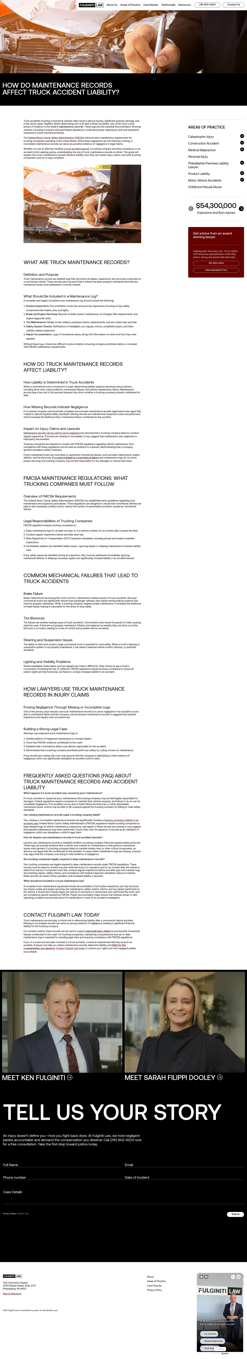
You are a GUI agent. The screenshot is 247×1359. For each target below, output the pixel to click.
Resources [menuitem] (184, 5)
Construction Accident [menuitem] (203, 143)
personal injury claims (98, 931)
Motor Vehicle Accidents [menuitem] (204, 180)
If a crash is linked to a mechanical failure (75, 458)
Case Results (154, 1285)
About (150, 1276)
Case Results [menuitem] (150, 5)
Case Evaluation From (216, 270)
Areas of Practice (156, 1281)
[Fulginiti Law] (91, 5)
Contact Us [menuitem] (233, 5)
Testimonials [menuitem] (168, 5)
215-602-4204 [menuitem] (207, 5)
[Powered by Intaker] (225, 1353)
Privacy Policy (9, 1213)
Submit (236, 1214)
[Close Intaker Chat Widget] (238, 1277)
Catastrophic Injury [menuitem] (201, 136)
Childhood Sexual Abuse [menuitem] (205, 187)
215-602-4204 (216, 263)
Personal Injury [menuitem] (198, 156)
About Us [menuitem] (112, 5)
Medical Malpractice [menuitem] (202, 150)
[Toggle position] (233, 1277)
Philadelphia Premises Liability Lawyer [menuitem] (208, 165)
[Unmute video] (201, 1277)
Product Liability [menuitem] (199, 173)
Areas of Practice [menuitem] (130, 5)
